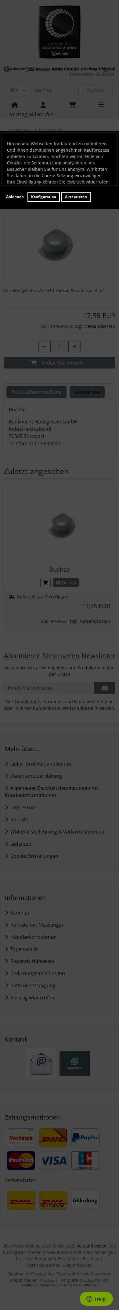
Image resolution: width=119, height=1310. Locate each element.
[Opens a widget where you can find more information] (96, 1299)
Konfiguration (43, 196)
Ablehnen (15, 196)
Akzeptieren (76, 196)
